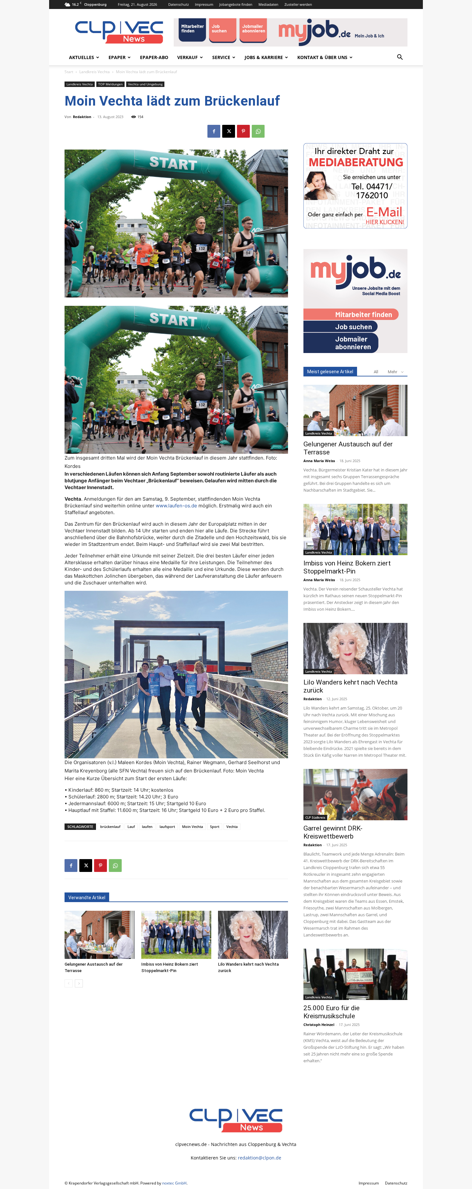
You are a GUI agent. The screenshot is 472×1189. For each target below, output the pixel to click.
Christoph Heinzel (318, 1024)
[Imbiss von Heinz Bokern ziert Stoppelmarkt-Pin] (176, 935)
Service (221, 57)
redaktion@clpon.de (259, 1158)
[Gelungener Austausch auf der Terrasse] (100, 935)
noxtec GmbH (174, 1183)
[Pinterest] (243, 131)
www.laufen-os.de (176, 506)
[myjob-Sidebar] (355, 351)
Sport (214, 826)
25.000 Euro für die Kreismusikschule (331, 1012)
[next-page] (79, 983)
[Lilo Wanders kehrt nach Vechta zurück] (253, 935)
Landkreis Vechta (94, 71)
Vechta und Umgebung (145, 84)
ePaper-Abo (154, 57)
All (376, 371)
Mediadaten (268, 4)
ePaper (117, 57)
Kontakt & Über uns (322, 57)
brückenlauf (110, 826)
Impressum (204, 4)
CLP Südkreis (315, 817)
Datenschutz (178, 4)
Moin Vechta (192, 826)
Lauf (131, 826)
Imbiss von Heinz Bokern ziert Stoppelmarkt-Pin (347, 567)
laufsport (167, 826)
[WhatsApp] (258, 131)
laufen (147, 826)
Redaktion (82, 116)
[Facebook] (213, 131)
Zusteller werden (298, 4)
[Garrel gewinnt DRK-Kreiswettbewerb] (355, 794)
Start (69, 71)
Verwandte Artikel (86, 897)
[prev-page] (69, 983)
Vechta (232, 826)
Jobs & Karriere (264, 57)
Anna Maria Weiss (319, 460)
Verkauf (187, 57)
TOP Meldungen (110, 84)
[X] (228, 131)
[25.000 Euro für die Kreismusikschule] (355, 974)
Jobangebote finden (235, 4)
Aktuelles (81, 57)
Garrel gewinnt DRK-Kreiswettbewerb (333, 832)
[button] (399, 58)
